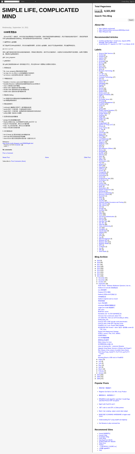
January (101, 373)
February (101, 371)
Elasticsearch (103, 93)
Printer (101, 177)
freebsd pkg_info (103, 319)
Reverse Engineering (105, 193)
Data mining (102, 80)
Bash (100, 64)
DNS (100, 86)
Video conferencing (105, 226)
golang (101, 109)
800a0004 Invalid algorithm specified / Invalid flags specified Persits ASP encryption (114, 399)
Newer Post (6, 157)
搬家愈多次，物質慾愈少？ (107, 395)
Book (100, 69)
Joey (100, 450)
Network (101, 155)
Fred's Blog (102, 438)
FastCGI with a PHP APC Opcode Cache (110, 323)
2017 (98, 264)
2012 (98, 274)
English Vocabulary (105, 94)
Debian (101, 82)
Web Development (104, 239)
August (101, 359)
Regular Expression (105, 189)
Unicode (101, 220)
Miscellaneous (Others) (106, 148)
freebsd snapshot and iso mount (108, 299)
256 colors (101, 309)
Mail (100, 145)
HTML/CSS (102, 118)
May (100, 365)
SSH (100, 207)
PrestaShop (102, 175)
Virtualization (103, 231)
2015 (98, 268)
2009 (98, 377)
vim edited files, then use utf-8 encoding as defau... (114, 318)
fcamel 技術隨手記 (104, 433)
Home (47, 157)
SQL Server (102, 205)
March (101, 369)
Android (101, 55)
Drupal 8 (101, 91)
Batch (101, 66)
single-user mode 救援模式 (106, 307)
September (102, 284)
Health (101, 117)
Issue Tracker (103, 128)
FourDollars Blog (104, 437)
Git (100, 107)
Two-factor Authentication (106, 216)
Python (101, 183)
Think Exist (102, 443)
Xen (100, 248)
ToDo (100, 213)
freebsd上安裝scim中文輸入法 (107, 294)
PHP (100, 166)
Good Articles (103, 112)
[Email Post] (21, 144)
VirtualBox (102, 229)
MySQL (101, 153)
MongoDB (102, 151)
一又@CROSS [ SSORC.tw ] (108, 446)
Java (100, 131)
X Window (102, 246)
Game (101, 105)
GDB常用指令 (10, 32)
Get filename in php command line (109, 423)
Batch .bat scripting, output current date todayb (113, 411)
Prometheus (102, 180)
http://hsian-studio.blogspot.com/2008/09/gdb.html (18, 143)
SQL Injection (103, 204)
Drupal (101, 90)
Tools (100, 215)
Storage (101, 208)
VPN (100, 235)
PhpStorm (102, 167)
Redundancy (103, 188)
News (100, 156)
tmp (100, 212)
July (100, 361)
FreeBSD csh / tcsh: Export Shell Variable (111, 325)
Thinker (101, 445)
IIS (100, 121)
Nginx (100, 158)
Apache (101, 58)
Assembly (102, 61)
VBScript (101, 224)
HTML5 (101, 120)
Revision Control (104, 194)
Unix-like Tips (103, 221)
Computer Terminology (106, 77)
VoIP (100, 234)
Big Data (101, 67)
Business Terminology (105, 71)
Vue (100, 237)
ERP (100, 96)
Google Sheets (103, 113)
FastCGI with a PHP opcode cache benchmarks (112, 321)
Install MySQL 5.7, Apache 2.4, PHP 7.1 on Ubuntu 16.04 (116, 44)
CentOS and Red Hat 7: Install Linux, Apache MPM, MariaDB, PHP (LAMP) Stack (115, 41)
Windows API (103, 240)
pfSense (101, 164)
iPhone (101, 126)
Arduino (101, 60)
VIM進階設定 (102, 296)
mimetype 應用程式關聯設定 (106, 305)
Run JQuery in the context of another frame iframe (113, 350)
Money (101, 150)
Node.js (101, 159)
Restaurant (102, 191)
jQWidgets (102, 136)
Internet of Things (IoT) (106, 124)
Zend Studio (102, 251)
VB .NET (101, 223)
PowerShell (102, 174)
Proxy (101, 181)
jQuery (101, 134)
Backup (101, 63)
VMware (101, 232)
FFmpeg (101, 101)
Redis (100, 186)
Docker (101, 88)
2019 (98, 260)
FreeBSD (102, 104)
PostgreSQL (102, 172)
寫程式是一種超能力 (105, 388)
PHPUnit (101, 169)
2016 (98, 266)
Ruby (100, 197)
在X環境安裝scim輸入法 (105, 344)
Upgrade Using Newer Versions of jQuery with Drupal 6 (114, 348)
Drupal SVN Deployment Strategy (108, 331)
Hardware (102, 115)
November (102, 280)
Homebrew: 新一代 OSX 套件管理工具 (110, 313)
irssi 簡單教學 (102, 290)
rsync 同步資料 (102, 303)
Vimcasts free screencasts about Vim (109, 316)
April (100, 367)
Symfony (101, 210)
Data (100, 79)
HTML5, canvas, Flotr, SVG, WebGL (109, 333)
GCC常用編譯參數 (103, 337)
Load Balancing (103, 139)
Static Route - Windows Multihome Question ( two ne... (115, 285)
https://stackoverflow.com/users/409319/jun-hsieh (114, 30)
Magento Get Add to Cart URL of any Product (113, 391)
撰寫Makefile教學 (103, 340)
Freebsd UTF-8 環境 (104, 292)
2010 (98, 375)
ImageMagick (103, 123)
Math (100, 147)
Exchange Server (104, 99)
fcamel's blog (103, 435)
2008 (98, 378)
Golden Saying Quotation (106, 110)
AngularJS (102, 56)
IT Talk (101, 129)
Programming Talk (104, 178)
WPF (100, 245)
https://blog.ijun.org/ (105, 32)
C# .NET (101, 74)
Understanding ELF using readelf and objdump (113, 420)
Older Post (87, 157)
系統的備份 (101, 301)
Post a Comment (8, 153)
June (100, 363)
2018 (98, 262)
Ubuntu (101, 218)
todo (99, 355)
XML (100, 250)
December (102, 278)
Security (101, 200)
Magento (101, 142)
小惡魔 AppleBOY (104, 448)
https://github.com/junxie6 (107, 28)
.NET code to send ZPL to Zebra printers (111, 407)
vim (100, 227)
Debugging (102, 83)
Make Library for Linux (105, 342)
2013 (98, 272)
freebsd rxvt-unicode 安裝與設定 (108, 288)
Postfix (101, 170)
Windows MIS (103, 242)
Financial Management (106, 102)
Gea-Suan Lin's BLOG (105, 440)
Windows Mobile (104, 243)
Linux (100, 137)
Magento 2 (102, 143)
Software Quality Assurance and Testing (111, 202)
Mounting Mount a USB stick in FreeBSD (110, 357)
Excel (100, 98)
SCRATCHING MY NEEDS (107, 441)
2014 (98, 270)
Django (101, 85)
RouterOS (102, 196)
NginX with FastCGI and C (107, 404)
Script (101, 199)
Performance (103, 161)
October (101, 282)
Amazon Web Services (106, 53)
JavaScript (102, 132)
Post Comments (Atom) (18, 161)
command (102, 75)
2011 (98, 276)
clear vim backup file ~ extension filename (111, 346)
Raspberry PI (103, 185)
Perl (100, 162)
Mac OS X (102, 140)
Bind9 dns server (103, 311)
